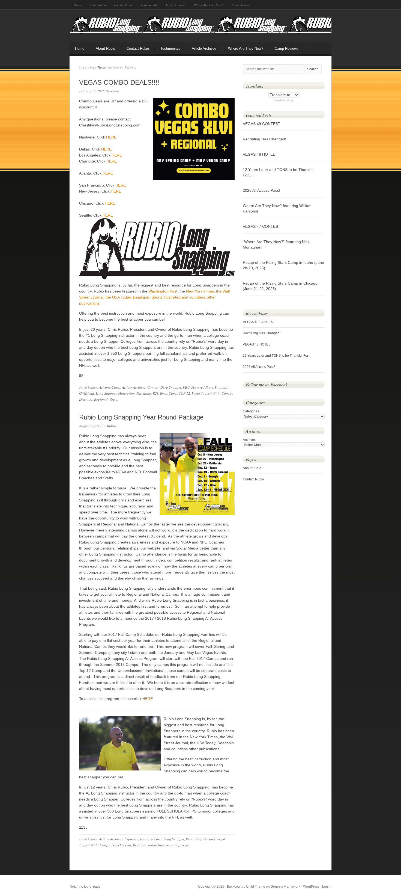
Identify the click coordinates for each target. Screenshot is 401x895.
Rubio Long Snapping (200, 25)
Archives (249, 440)
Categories (251, 411)
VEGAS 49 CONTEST (261, 124)
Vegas (196, 393)
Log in (326, 886)
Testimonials (149, 5)
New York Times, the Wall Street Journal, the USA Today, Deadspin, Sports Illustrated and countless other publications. (154, 297)
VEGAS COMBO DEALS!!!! (119, 82)
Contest (153, 387)
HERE (111, 137)
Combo (227, 393)
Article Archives (175, 5)
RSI (155, 393)
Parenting (143, 393)
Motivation (126, 393)
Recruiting (194, 839)
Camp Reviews (241, 5)
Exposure (131, 839)
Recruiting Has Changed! (264, 139)
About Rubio (98, 5)
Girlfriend (86, 393)
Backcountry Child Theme (246, 886)
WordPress (311, 886)
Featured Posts (202, 387)
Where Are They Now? (208, 5)
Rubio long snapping (163, 845)
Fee (113, 845)
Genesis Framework (285, 886)
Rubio (114, 90)
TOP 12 (184, 393)
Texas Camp (168, 393)
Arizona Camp (109, 387)
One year (124, 845)
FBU (186, 387)
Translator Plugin (283, 100)
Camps (105, 845)
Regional (101, 399)
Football (221, 387)
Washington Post (162, 291)
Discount (85, 399)
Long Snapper (106, 393)
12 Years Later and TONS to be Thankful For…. (277, 356)
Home (78, 5)
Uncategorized (214, 839)
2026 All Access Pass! (261, 190)
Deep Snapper (170, 387)
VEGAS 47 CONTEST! (262, 226)
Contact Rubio (123, 5)
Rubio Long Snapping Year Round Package (141, 417)
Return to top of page (85, 886)
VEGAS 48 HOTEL (259, 154)
